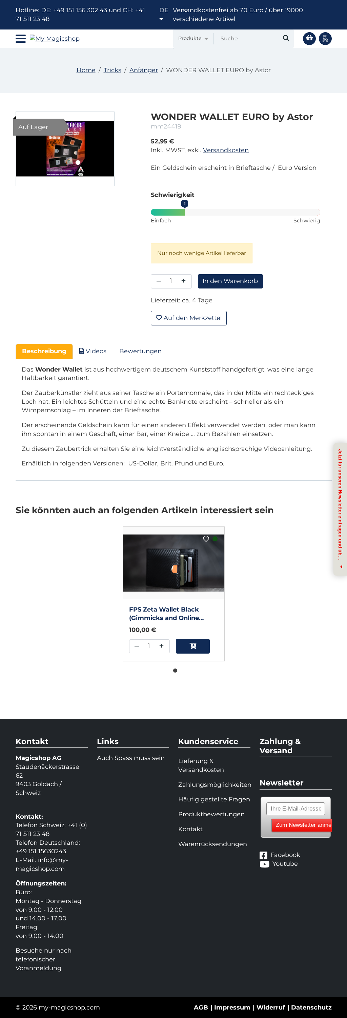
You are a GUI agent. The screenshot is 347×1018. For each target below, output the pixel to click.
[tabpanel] (173, 594)
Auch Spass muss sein (131, 758)
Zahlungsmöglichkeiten (214, 785)
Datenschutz (311, 1007)
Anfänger (143, 70)
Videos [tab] (95, 351)
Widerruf (271, 1007)
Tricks (112, 70)
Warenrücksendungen (212, 844)
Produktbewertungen (211, 814)
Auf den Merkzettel (192, 318)
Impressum (232, 1007)
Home (86, 70)
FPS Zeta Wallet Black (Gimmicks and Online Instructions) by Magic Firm (173, 614)
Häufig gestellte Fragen (214, 799)
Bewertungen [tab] (140, 351)
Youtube (285, 863)
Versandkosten (226, 150)
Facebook (285, 855)
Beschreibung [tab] (44, 351)
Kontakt (190, 829)
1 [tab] (173, 669)
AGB (201, 1007)
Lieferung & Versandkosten (201, 765)
